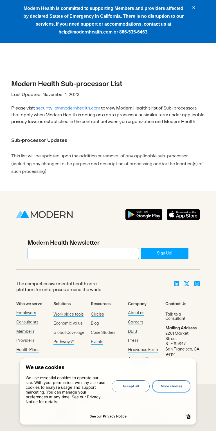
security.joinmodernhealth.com (68, 108)
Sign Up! (164, 253)
